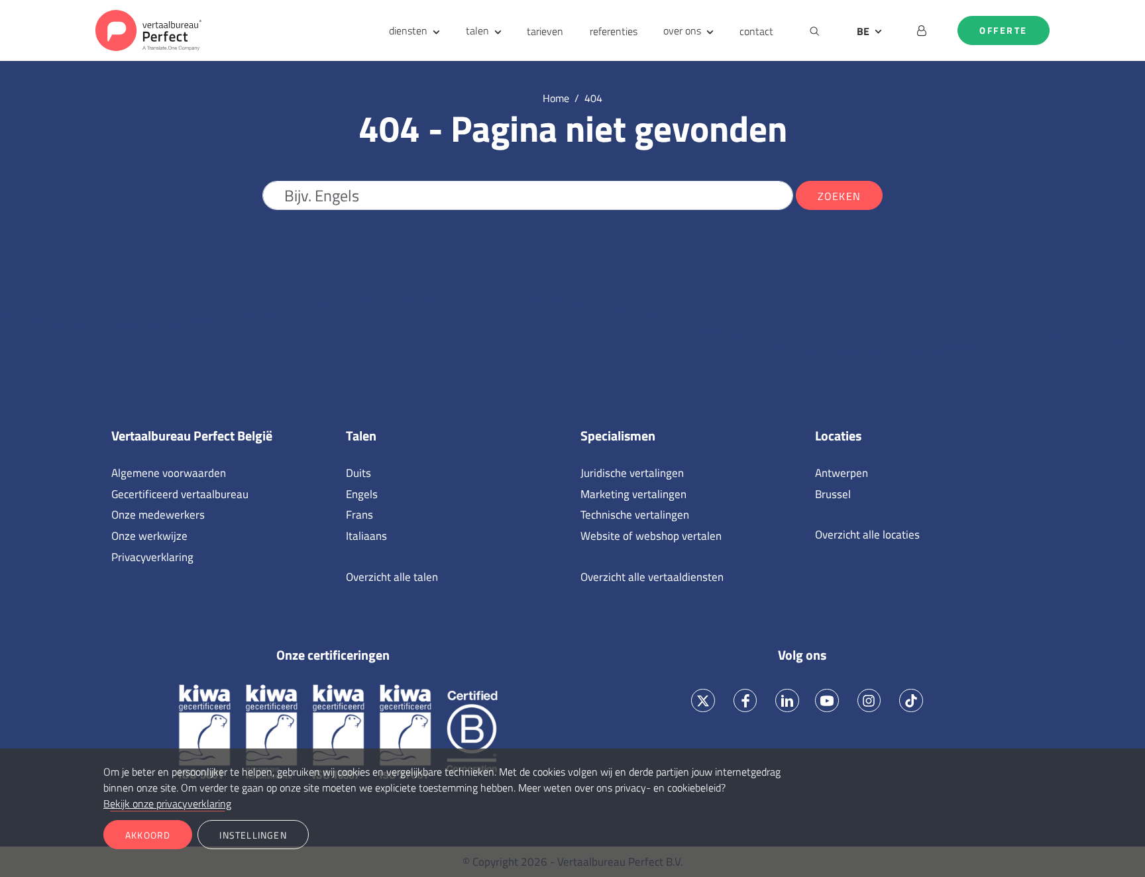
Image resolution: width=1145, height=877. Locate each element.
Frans (359, 514)
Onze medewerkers (158, 514)
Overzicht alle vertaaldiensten (652, 577)
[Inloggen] (921, 30)
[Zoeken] (815, 30)
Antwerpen (841, 473)
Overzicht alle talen (392, 577)
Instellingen (252, 835)
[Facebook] (745, 700)
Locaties (838, 436)
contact (756, 31)
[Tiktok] (911, 700)
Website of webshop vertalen (651, 535)
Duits (358, 473)
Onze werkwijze (149, 535)
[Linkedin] (787, 700)
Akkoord (147, 835)
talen (477, 30)
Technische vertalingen (634, 514)
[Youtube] (826, 700)
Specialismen (617, 436)
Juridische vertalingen (632, 473)
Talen (361, 436)
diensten (408, 30)
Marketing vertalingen (633, 494)
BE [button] (863, 31)
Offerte (1003, 30)
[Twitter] (703, 700)
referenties (613, 31)
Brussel (833, 494)
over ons (682, 30)
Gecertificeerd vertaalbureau (179, 494)
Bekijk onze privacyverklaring (167, 803)
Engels (362, 494)
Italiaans (366, 535)
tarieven (545, 31)
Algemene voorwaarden (168, 473)
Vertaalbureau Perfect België (191, 436)
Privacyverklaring (152, 557)
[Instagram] (869, 700)
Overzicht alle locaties (867, 534)
